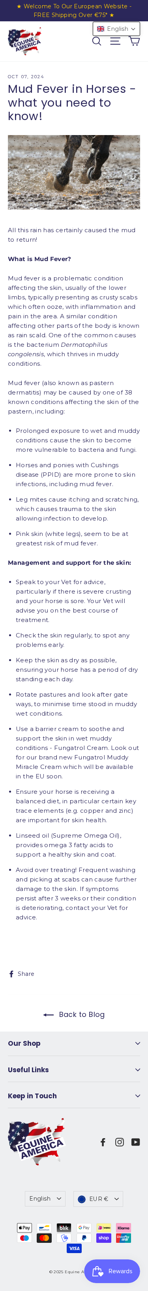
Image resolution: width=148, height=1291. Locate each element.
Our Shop (24, 1043)
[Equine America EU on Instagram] (119, 1141)
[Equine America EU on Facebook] (103, 1141)
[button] (116, 29)
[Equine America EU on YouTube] (135, 1141)
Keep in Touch (32, 1096)
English (40, 1198)
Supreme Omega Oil (85, 835)
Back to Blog (81, 1014)
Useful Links (28, 1070)
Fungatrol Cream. (81, 748)
